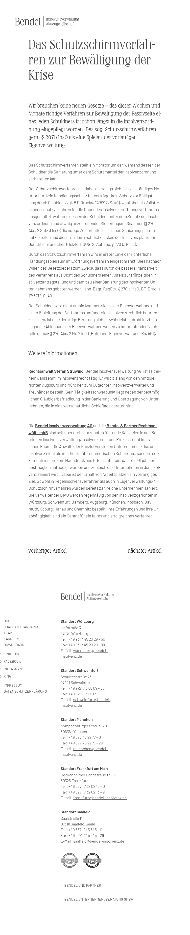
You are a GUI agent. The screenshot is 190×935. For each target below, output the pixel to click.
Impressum (13, 685)
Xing (7, 676)
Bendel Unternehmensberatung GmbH (98, 899)
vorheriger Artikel (47, 550)
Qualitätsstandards (21, 627)
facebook (12, 661)
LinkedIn (11, 654)
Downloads (14, 645)
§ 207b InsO (54, 137)
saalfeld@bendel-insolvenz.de (98, 841)
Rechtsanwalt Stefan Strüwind (56, 370)
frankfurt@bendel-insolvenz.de (100, 797)
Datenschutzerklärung (25, 691)
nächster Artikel (145, 550)
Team (8, 633)
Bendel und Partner (82, 885)
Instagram (13, 669)
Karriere (12, 639)
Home (8, 621)
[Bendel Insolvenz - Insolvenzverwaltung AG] (47, 21)
